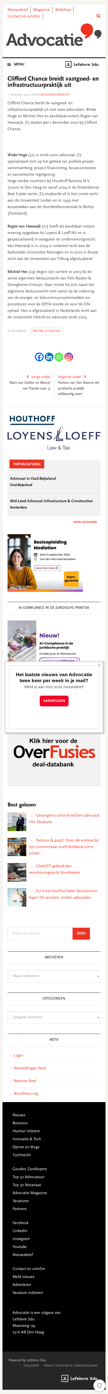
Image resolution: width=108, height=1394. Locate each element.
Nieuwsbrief (18, 10)
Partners (20, 1209)
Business (20, 1123)
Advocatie (54, 34)
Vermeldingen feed (30, 1068)
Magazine (41, 10)
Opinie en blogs (26, 1147)
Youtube (20, 1247)
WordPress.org (26, 1094)
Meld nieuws (23, 1277)
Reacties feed (25, 1081)
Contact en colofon (24, 16)
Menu (19, 64)
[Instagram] (68, 357)
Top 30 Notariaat (27, 1185)
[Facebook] (39, 357)
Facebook (20, 1223)
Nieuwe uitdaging (47, 331)
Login (18, 1056)
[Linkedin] (49, 357)
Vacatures (21, 1201)
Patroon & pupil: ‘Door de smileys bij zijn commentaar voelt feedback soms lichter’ (63, 847)
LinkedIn (20, 1231)
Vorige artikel (40, 377)
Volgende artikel (69, 377)
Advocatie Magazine (30, 1193)
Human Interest (26, 1131)
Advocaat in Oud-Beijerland (33, 479)
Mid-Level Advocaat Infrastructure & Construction (51, 501)
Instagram (21, 1239)
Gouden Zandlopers (30, 1169)
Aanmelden (54, 701)
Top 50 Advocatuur (28, 1177)
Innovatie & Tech (27, 1139)
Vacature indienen (28, 1293)
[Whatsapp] (59, 357)
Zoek (83, 933)
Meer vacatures (85, 522)
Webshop (63, 10)
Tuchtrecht (22, 1155)
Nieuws (19, 1115)
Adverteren (22, 1285)
